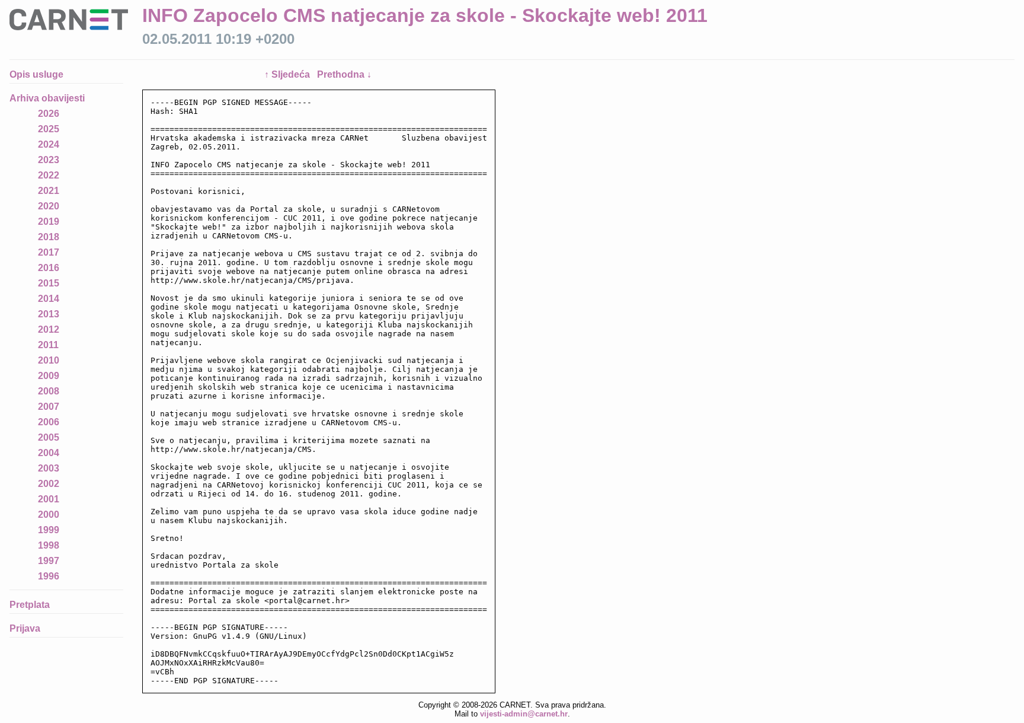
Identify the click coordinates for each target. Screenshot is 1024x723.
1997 (48, 561)
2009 (48, 376)
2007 (48, 407)
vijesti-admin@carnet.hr (524, 713)
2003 (48, 468)
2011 (48, 345)
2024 (48, 144)
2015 (48, 283)
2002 (48, 484)
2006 (48, 422)
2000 (48, 514)
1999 (48, 530)
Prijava (24, 628)
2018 (48, 237)
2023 (48, 160)
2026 (48, 114)
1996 (48, 576)
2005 (48, 437)
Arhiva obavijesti (47, 98)
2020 (48, 206)
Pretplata (29, 605)
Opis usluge (36, 74)
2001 (48, 499)
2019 (48, 221)
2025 (48, 129)
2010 (48, 360)
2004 (48, 453)
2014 (48, 299)
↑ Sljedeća (288, 74)
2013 (48, 314)
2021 (48, 191)
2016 (48, 268)
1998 (48, 545)
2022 (48, 175)
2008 (48, 391)
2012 (48, 329)
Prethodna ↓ (344, 74)
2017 (48, 252)
